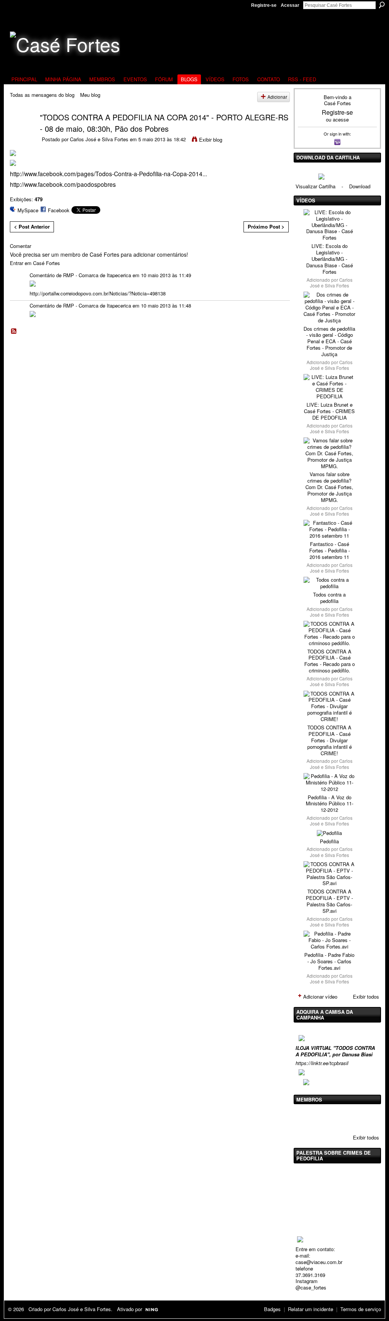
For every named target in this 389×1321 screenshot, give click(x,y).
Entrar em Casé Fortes (35, 263)
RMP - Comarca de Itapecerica (97, 275)
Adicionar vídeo (320, 996)
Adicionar (277, 97)
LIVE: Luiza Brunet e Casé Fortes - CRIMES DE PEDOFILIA (329, 411)
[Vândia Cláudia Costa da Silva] (324, 1118)
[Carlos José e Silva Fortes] (20, 131)
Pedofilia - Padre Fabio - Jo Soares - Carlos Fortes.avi (329, 961)
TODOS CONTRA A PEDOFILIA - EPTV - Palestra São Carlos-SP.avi (329, 901)
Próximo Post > (266, 226)
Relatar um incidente (310, 1309)
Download (359, 186)
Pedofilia (329, 841)
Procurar (382, 5)
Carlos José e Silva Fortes (99, 139)
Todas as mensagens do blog (42, 94)
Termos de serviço (360, 1309)
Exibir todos (366, 996)
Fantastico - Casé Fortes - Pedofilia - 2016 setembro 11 (329, 550)
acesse (341, 119)
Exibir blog (210, 139)
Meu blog (90, 94)
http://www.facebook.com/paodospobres (63, 184)
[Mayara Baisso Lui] (343, 1118)
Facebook (59, 210)
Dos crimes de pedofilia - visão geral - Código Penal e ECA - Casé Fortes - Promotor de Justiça (329, 341)
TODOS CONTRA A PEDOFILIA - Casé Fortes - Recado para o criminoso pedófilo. (329, 661)
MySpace (27, 210)
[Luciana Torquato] (363, 1118)
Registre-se (264, 5)
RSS (14, 331)
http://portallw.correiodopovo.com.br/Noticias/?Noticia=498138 (98, 293)
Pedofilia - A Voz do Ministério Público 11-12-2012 (329, 804)
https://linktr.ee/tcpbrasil (322, 1063)
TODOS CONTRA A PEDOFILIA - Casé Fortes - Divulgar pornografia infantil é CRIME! (329, 740)
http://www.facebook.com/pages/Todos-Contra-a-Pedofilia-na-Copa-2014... (108, 173)
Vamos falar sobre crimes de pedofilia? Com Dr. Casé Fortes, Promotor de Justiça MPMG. (329, 486)
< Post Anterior (32, 226)
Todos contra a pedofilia (329, 597)
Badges (272, 1309)
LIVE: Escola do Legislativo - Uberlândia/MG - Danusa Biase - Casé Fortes (329, 258)
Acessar (290, 5)
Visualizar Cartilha (315, 186)
